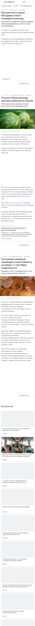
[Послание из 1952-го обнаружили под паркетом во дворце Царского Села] (17, 475)
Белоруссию (26, 196)
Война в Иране (7, 6)
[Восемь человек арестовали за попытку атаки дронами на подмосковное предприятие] (17, 579)
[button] (17, 119)
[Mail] (6, 2)
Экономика (22, 10)
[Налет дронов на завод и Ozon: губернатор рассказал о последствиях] (17, 423)
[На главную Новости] (10, 2)
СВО (16, 6)
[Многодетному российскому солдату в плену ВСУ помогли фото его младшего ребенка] (17, 449)
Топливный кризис (26, 6)
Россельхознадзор (14, 203)
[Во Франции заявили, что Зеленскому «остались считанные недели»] (17, 553)
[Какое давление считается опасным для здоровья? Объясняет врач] (17, 527)
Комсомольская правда (17, 95)
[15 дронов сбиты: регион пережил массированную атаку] (17, 605)
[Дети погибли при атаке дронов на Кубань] (17, 501)
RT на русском (13, 10)
